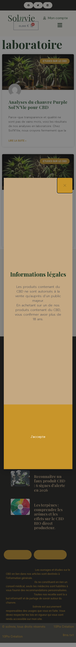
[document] (38, 323)
